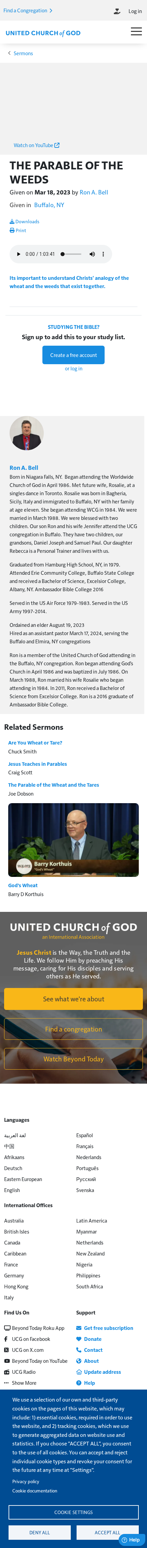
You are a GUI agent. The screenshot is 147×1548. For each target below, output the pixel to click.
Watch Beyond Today (73, 1059)
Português (87, 1168)
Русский (86, 1179)
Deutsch (13, 1168)
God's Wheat (23, 885)
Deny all (39, 1532)
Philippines (88, 1275)
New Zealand (90, 1253)
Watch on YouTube (34, 145)
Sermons (23, 53)
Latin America (91, 1220)
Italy (9, 1297)
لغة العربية (15, 1135)
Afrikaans (14, 1157)
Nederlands (88, 1157)
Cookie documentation (34, 1490)
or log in (73, 368)
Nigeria (84, 1264)
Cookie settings (73, 1512)
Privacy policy (25, 1481)
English (12, 1190)
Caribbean (15, 1253)
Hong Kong (16, 1286)
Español (84, 1135)
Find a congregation (73, 1029)
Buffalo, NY (49, 205)
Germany (14, 1275)
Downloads (26, 221)
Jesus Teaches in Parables (37, 764)
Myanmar (86, 1231)
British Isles (16, 1231)
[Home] (43, 33)
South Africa (89, 1286)
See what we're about (73, 999)
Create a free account (73, 355)
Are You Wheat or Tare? (35, 742)
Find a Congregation (25, 10)
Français (84, 1146)
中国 (9, 1146)
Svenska (85, 1190)
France (11, 1264)
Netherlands (89, 1242)
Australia (14, 1220)
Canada (12, 1242)
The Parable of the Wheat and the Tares (53, 785)
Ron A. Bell (94, 192)
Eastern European (23, 1179)
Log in (135, 11)
